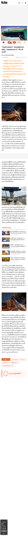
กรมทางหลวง (15, 359)
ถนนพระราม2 (5, 362)
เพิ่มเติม (4, 528)
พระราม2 (22, 359)
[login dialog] (25, 3)
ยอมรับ (4, 530)
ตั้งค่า (4, 533)
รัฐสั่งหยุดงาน (14, 362)
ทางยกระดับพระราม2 (7, 365)
